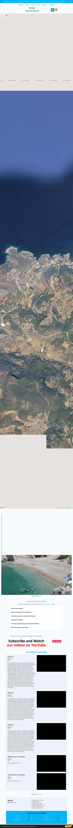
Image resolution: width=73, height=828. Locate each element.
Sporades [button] (44, 1)
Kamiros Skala (17, 815)
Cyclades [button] (14, 1)
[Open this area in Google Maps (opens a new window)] (2, 508)
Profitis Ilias (16, 820)
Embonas (46, 817)
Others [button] (64, 1)
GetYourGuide (39, 794)
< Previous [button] (20, 5)
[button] (37, 261)
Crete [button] (10, 1)
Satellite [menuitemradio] (7, 15)
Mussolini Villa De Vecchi (46, 819)
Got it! (68, 826)
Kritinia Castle (46, 815)
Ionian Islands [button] (21, 1)
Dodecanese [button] (27, 1)
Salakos (46, 820)
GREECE (27, 5)
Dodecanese (33, 5)
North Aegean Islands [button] (36, 1)
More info (36, 826)
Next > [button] (51, 5)
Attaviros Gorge (17, 819)
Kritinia (16, 817)
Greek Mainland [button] (58, 1)
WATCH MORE (56, 641)
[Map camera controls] (71, 506)
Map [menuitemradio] (2, 15)
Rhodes (38, 5)
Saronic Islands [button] (50, 1)
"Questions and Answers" (46, 604)
